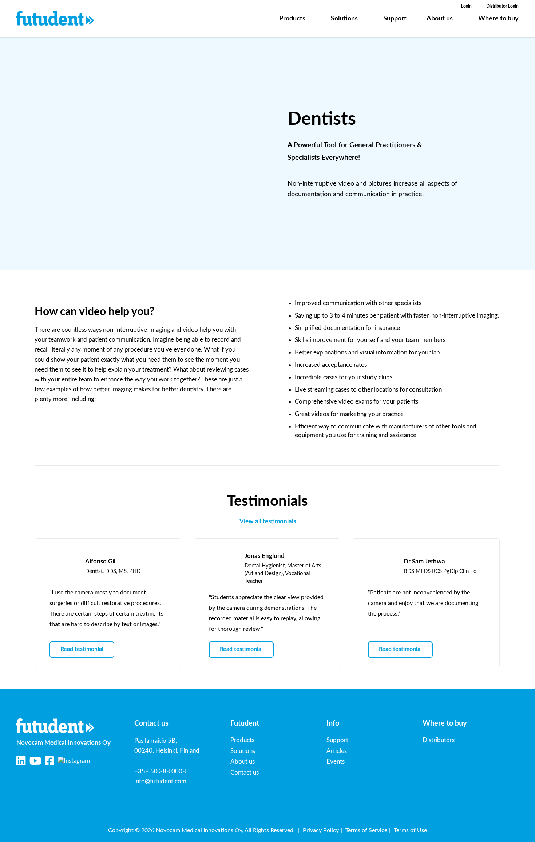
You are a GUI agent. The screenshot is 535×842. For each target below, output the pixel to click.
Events (335, 761)
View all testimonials (267, 521)
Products (292, 18)
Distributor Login (502, 6)
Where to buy (498, 18)
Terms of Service (366, 830)
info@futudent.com (160, 781)
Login (466, 6)
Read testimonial (81, 649)
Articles (336, 751)
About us (440, 18)
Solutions (344, 18)
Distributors (439, 740)
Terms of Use (410, 830)
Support (395, 18)
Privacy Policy (321, 830)
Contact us (244, 772)
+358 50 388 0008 (160, 771)
